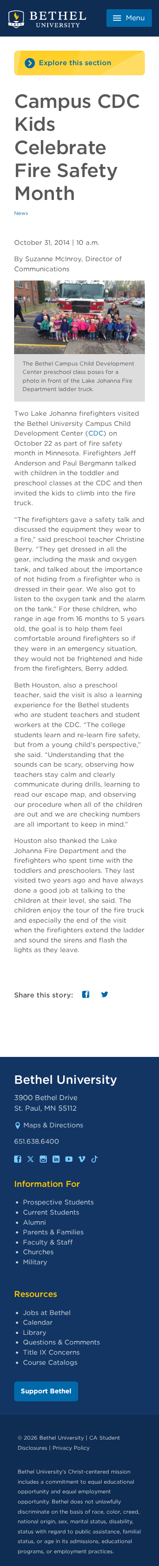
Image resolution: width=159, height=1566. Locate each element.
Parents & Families (53, 1232)
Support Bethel (46, 1391)
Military (35, 1262)
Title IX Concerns (51, 1352)
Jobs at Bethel (47, 1313)
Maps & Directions (53, 1125)
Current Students (51, 1212)
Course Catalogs (50, 1363)
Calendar (38, 1322)
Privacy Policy (71, 1447)
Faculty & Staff (48, 1242)
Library (34, 1333)
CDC (95, 433)
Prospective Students (58, 1202)
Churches (38, 1252)
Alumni (34, 1222)
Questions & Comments (61, 1342)
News (21, 213)
